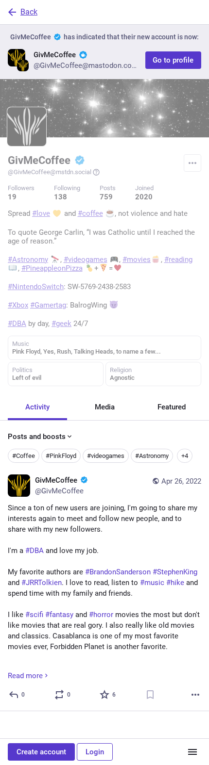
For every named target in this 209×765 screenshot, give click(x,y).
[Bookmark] (150, 694)
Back (28, 11)
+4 (184, 455)
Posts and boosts (37, 436)
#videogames (105, 455)
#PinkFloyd (61, 455)
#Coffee (23, 455)
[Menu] (192, 163)
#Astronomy (152, 455)
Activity (37, 407)
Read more (25, 675)
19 (12, 197)
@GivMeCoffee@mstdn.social (49, 172)
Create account (41, 752)
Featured (171, 407)
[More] (195, 694)
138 (60, 197)
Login (95, 752)
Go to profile (173, 60)
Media (105, 407)
